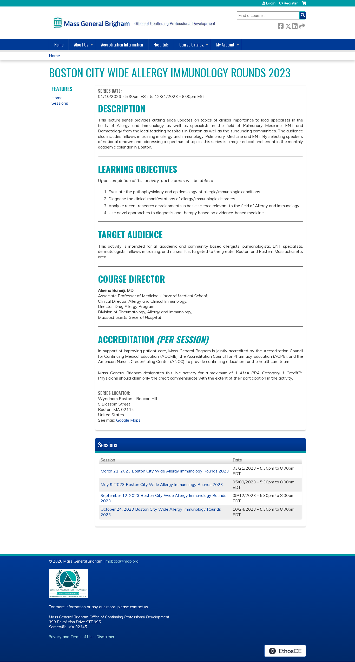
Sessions (59, 103)
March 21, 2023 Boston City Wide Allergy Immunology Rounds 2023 (165, 471)
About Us (81, 45)
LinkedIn (294, 25)
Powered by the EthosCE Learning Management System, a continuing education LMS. (285, 651)
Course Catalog (191, 45)
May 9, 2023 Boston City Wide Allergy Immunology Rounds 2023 (162, 484)
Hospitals (161, 45)
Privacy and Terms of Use (71, 636)
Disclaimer (105, 636)
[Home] (133, 22)
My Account (225, 45)
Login (270, 3)
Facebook (280, 25)
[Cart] (304, 5)
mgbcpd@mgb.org (122, 561)
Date (237, 459)
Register (291, 3)
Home (58, 45)
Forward (301, 25)
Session (108, 459)
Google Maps (128, 420)
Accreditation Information (122, 45)
